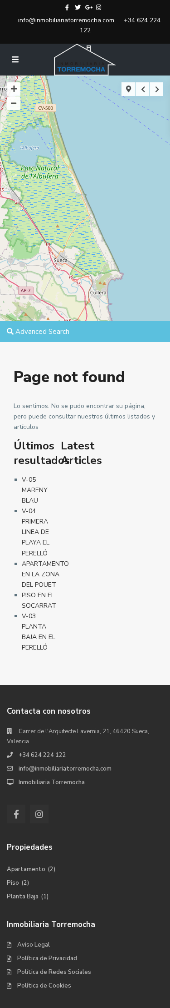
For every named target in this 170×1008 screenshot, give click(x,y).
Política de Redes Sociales (54, 972)
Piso (13, 883)
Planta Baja (23, 896)
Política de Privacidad (47, 958)
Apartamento (26, 869)
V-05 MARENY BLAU (35, 490)
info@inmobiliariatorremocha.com (66, 20)
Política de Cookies (44, 986)
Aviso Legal (33, 945)
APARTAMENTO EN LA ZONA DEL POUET (45, 574)
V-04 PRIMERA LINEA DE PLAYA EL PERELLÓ (35, 532)
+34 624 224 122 (42, 755)
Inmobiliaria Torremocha (52, 782)
